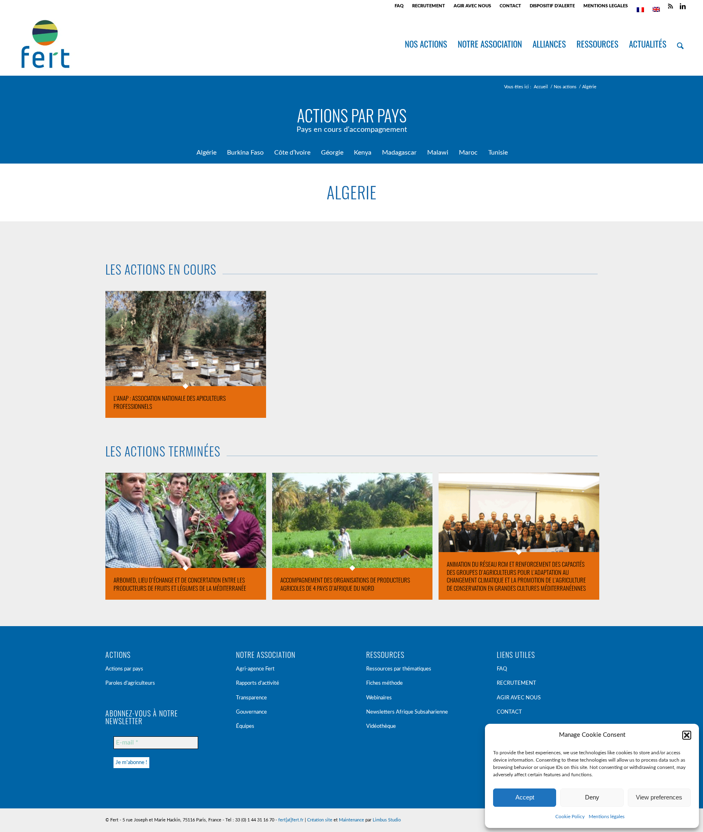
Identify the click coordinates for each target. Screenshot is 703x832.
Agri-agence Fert (255, 669)
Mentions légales (606, 816)
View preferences (659, 797)
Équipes (245, 726)
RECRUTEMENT (428, 6)
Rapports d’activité (257, 683)
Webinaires (379, 698)
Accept (524, 797)
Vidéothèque (381, 726)
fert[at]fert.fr (290, 820)
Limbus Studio (387, 820)
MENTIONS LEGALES (605, 6)
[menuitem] (399, 6)
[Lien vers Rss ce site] (670, 6)
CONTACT (510, 6)
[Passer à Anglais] (656, 9)
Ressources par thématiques (398, 669)
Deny (592, 797)
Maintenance (351, 820)
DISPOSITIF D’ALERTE (552, 6)
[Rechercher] (680, 44)
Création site (319, 820)
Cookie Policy (570, 816)
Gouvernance (251, 712)
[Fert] (45, 44)
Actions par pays (124, 669)
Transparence (251, 698)
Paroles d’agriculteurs (130, 683)
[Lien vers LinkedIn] (683, 6)
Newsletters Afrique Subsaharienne (407, 712)
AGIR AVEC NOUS (472, 6)
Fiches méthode (384, 683)
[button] (687, 735)
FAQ (399, 6)
